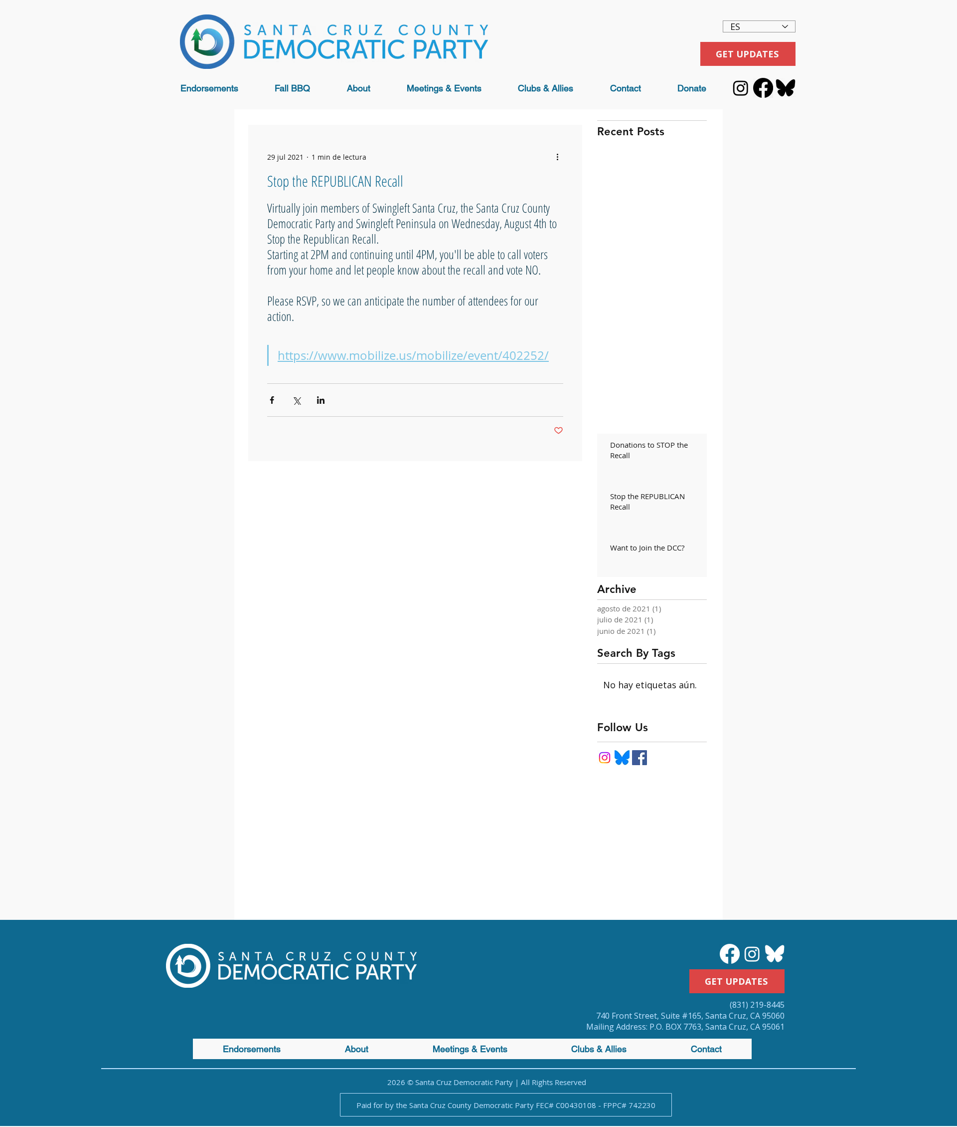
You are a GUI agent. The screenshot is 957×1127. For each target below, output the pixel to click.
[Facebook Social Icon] (639, 757)
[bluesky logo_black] (786, 88)
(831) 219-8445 (757, 1004)
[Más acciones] (557, 157)
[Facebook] (763, 88)
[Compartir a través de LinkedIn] (320, 400)
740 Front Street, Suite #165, (650, 1015)
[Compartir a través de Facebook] (272, 400)
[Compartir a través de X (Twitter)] (296, 400)
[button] (358, 88)
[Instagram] (741, 88)
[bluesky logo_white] (775, 954)
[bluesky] (622, 757)
